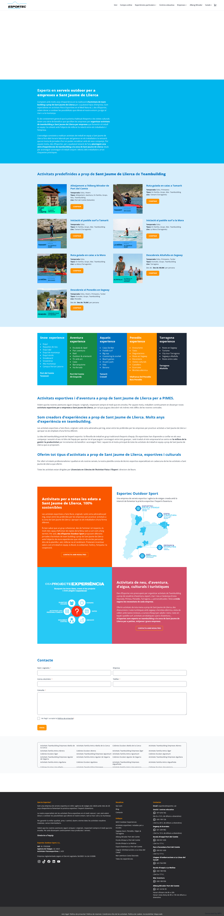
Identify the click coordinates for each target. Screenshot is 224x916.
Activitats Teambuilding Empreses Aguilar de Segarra (56, 758)
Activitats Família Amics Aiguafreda (162, 762)
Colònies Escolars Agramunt (160, 754)
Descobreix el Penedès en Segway (89, 289)
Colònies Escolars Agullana (87, 762)
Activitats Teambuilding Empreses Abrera (165, 745)
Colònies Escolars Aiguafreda (51, 767)
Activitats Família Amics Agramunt (126, 754)
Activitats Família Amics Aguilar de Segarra (93, 757)
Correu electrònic (44, 679)
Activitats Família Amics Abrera (52, 751)
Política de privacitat (65, 718)
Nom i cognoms (44, 668)
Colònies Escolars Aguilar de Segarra (127, 757)
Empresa (116, 668)
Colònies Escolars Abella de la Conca (127, 745)
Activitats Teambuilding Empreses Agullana (166, 757)
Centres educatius (166, 5)
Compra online (126, 5)
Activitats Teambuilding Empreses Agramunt (94, 754)
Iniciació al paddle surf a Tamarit (89, 220)
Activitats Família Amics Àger (160, 751)
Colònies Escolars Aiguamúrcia (161, 767)
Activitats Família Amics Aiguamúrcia (127, 767)
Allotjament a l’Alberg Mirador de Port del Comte (89, 187)
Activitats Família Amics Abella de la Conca (93, 745)
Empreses (181, 5)
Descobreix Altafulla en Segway (164, 255)
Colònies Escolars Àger (49, 754)
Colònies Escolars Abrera (86, 751)
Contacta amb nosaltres (74, 554)
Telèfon (116, 679)
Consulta (41, 690)
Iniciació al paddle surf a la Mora (165, 220)
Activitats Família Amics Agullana (53, 762)
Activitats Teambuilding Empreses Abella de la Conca (57, 746)
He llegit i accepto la (57, 718)
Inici (115, 5)
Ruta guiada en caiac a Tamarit (164, 185)
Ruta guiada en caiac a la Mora (88, 255)
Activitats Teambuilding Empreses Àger (128, 751)
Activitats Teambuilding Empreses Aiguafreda (126, 763)
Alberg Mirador (196, 5)
